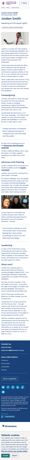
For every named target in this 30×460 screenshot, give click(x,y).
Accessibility (5, 366)
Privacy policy (5, 363)
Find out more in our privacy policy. (14, 451)
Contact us (4, 360)
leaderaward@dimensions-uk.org (12, 350)
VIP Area (4, 369)
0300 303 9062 (6, 347)
